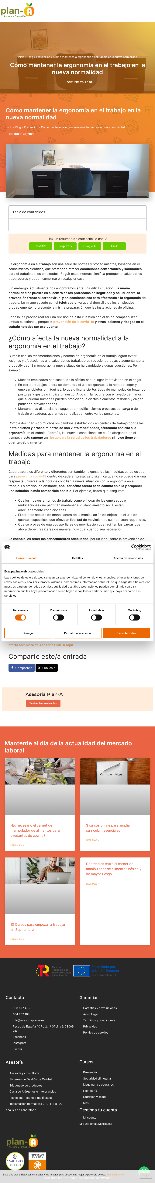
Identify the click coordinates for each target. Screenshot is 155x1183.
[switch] (58, 617)
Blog (30, 56)
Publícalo (48, 668)
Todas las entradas (43, 703)
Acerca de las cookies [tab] (128, 558)
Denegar (28, 633)
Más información (116, 1174)
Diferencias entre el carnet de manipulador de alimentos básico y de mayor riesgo (113, 869)
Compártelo (24, 668)
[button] (146, 11)
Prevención (43, 56)
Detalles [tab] (77, 558)
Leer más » (17, 845)
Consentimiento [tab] (26, 558)
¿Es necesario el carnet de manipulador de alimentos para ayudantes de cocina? (35, 830)
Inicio (21, 56)
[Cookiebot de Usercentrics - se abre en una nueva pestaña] (134, 547)
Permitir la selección (77, 633)
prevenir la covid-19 (31, 476)
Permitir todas (126, 633)
